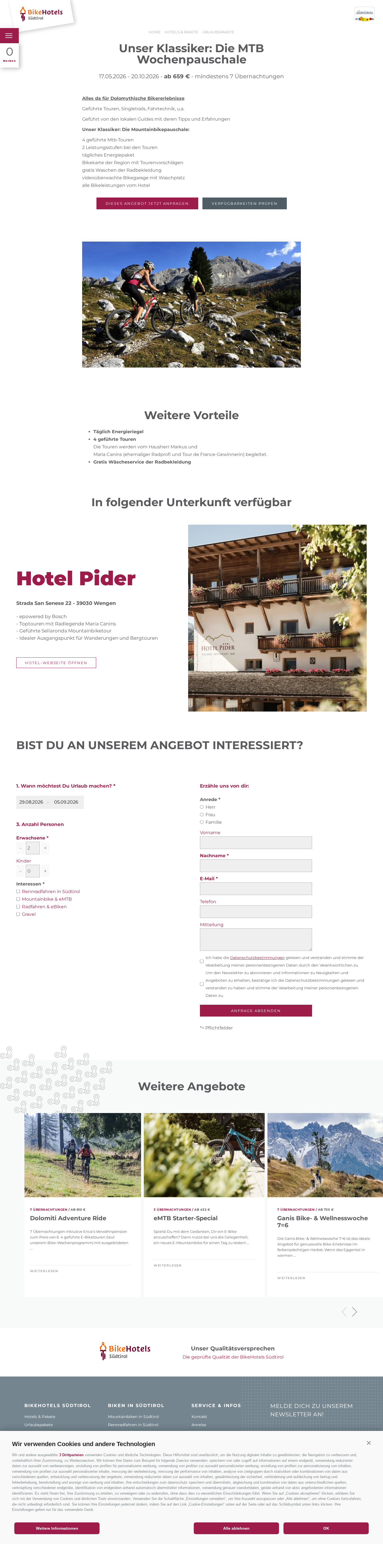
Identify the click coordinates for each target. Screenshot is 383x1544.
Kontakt (199, 1416)
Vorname (210, 832)
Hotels (88, 14)
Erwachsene (30, 838)
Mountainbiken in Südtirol (133, 1416)
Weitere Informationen (57, 1528)
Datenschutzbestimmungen (257, 957)
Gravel (29, 914)
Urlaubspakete (38, 1424)
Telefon (208, 901)
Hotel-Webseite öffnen (56, 662)
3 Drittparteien (71, 1455)
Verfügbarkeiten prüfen (245, 203)
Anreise (199, 1424)
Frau (210, 814)
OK (326, 1528)
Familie (214, 822)
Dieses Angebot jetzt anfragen (147, 203)
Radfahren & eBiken (44, 906)
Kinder (23, 861)
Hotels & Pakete (39, 1416)
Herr (210, 807)
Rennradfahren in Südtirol (51, 891)
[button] (368, 1442)
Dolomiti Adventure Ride (68, 1218)
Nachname (213, 855)
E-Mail (208, 878)
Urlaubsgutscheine (207, 14)
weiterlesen (44, 1271)
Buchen (166, 14)
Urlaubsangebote (126, 14)
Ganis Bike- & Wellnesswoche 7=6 (322, 1222)
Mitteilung (211, 924)
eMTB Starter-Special (186, 1218)
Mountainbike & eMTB (47, 899)
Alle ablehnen (236, 1528)
